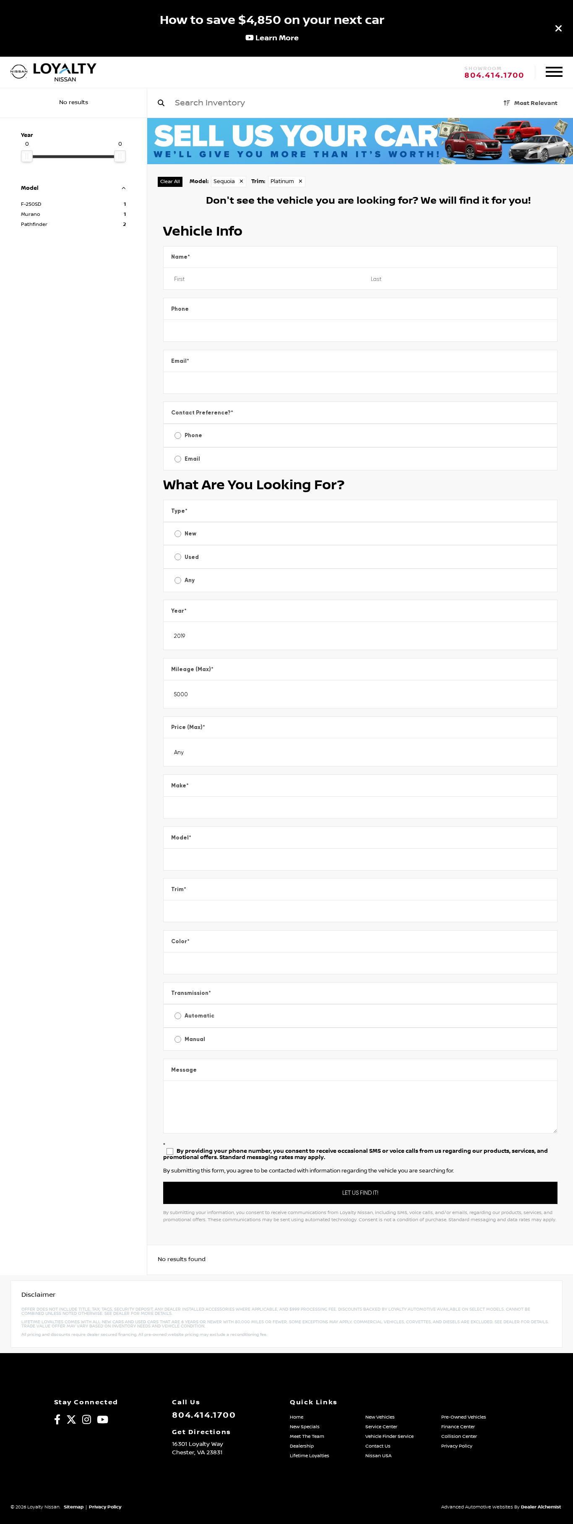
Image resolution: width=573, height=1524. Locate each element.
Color (180, 941)
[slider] (27, 156)
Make (180, 785)
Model (181, 837)
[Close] (558, 28)
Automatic (199, 1015)
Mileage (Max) (192, 669)
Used (192, 557)
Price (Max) (188, 727)
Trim (178, 889)
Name (180, 256)
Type (179, 510)
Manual (195, 1039)
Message (184, 1069)
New (190, 533)
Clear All (170, 181)
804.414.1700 (494, 75)
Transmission (191, 993)
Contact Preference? (202, 412)
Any (190, 580)
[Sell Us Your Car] (360, 162)
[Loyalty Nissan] (18, 72)
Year (179, 610)
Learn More (276, 38)
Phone (180, 308)
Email (180, 361)
